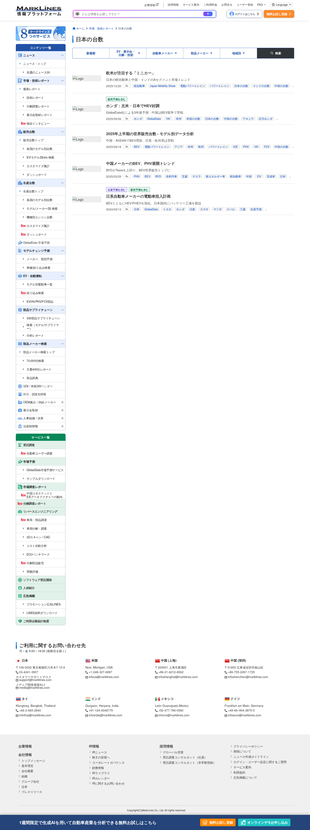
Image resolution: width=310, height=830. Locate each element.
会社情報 (25, 754)
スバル (231, 209)
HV (168, 119)
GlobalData (154, 119)
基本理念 (27, 765)
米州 (178, 119)
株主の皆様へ (101, 757)
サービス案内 (191, 5)
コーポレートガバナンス (108, 762)
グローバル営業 (173, 752)
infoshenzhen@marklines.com (248, 677)
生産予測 (256, 209)
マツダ (217, 209)
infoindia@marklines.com (105, 715)
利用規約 (239, 772)
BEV (137, 147)
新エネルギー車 (215, 176)
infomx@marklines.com (174, 715)
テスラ (197, 176)
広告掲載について (245, 777)
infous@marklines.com (104, 677)
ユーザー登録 (245, 5)
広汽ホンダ (265, 119)
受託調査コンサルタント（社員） (185, 757)
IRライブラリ (101, 773)
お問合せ (226, 5)
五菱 (184, 176)
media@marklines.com (34, 687)
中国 (249, 176)
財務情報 (98, 768)
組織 (24, 776)
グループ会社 (30, 781)
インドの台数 (261, 86)
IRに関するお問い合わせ (108, 783)
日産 (192, 209)
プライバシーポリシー (248, 746)
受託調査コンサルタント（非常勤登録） (189, 762)
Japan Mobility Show (162, 86)
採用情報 (173, 5)
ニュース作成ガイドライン (251, 756)
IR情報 (94, 746)
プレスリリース (32, 792)
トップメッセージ (33, 760)
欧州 (201, 147)
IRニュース (99, 752)
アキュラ (248, 119)
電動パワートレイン (192, 86)
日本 (283, 176)
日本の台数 (241, 86)
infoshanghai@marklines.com (178, 677)
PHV (246, 147)
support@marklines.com (35, 680)
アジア (178, 147)
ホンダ (138, 119)
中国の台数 (281, 86)
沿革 (24, 787)
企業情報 (25, 746)
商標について (242, 751)
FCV (267, 147)
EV (259, 176)
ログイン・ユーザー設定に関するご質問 (260, 762)
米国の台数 (193, 119)
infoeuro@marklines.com (244, 715)
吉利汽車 (171, 176)
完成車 (271, 176)
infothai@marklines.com (35, 715)
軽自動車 (139, 86)
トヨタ (167, 209)
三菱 (242, 209)
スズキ (204, 209)
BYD (158, 176)
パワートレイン (219, 86)
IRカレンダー (101, 778)
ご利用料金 (210, 5)
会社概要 (27, 771)
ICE (235, 147)
